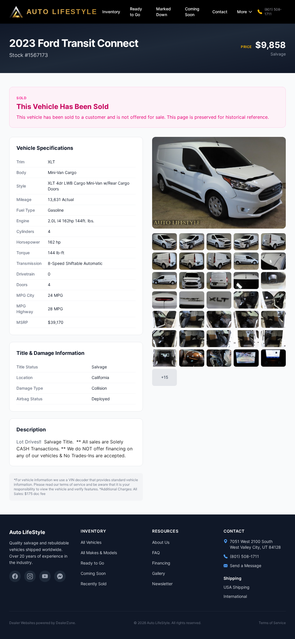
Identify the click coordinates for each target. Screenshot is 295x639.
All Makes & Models (99, 552)
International (235, 596)
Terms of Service (272, 623)
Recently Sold (94, 583)
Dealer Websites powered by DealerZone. (42, 623)
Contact (219, 11)
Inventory (111, 11)
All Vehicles (91, 542)
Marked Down (163, 11)
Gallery (158, 573)
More (242, 11)
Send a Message (245, 565)
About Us (160, 542)
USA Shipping (236, 587)
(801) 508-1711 (273, 11)
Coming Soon (192, 11)
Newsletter (162, 583)
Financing (161, 562)
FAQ (156, 552)
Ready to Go (136, 11)
